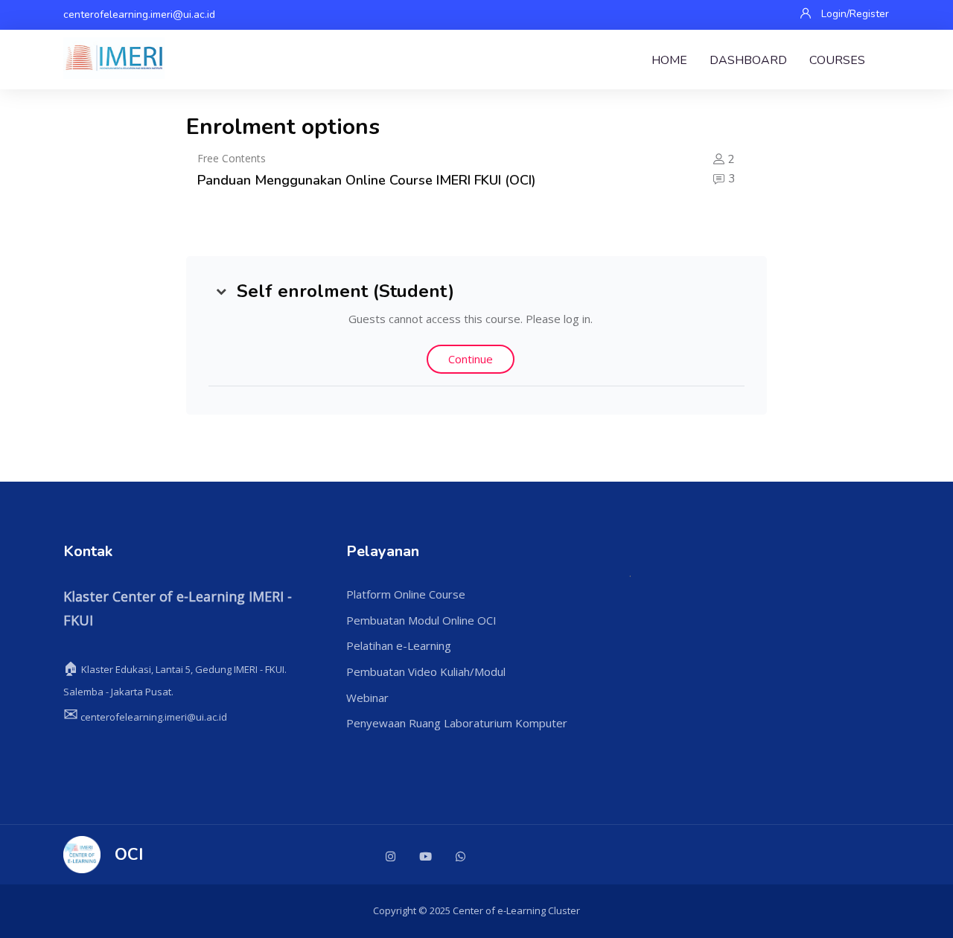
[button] (221, 291)
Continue (470, 358)
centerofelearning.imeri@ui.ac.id (139, 14)
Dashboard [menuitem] (748, 60)
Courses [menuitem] (837, 60)
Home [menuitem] (669, 60)
